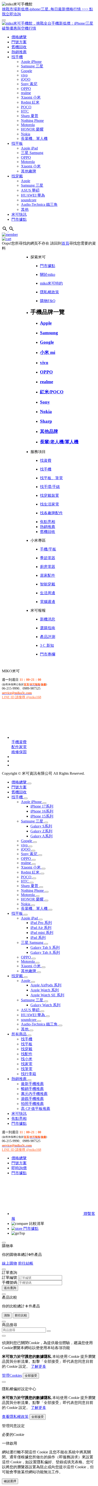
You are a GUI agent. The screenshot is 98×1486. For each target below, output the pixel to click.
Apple (25, 181)
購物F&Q (47, 301)
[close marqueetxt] (4, 20)
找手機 (17, 57)
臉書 (43, 684)
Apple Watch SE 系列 (47, 995)
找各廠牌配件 (51, 513)
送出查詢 (10, 1288)
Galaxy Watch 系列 (45, 1005)
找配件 (26, 1054)
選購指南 (47, 628)
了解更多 (38, 1366)
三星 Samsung (32, 153)
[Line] (47, 737)
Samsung (49, 332)
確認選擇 (10, 1481)
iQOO (25, 79)
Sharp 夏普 (29, 116)
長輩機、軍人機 (34, 138)
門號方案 (19, 42)
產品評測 (47, 637)
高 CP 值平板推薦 (35, 1109)
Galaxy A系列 (41, 836)
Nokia (25, 134)
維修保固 (19, 752)
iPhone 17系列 (41, 806)
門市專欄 (47, 654)
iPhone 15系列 (41, 816)
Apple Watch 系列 (44, 990)
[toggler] (29, 783)
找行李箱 (28, 1074)
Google (26, 71)
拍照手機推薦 (32, 1104)
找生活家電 (49, 504)
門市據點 (19, 219)
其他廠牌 (28, 171)
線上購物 (9, 1263)
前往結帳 (25, 1263)
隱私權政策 (49, 292)
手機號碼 (9, 1282)
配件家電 (19, 747)
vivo (24, 75)
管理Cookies (12, 1375)
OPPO (26, 89)
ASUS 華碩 (30, 190)
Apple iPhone (31, 62)
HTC (25, 111)
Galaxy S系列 (41, 826)
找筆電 (26, 1069)
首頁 (65, 243)
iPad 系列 (38, 938)
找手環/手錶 (50, 487)
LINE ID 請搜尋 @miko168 (21, 697)
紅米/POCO (52, 391)
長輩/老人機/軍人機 (59, 441)
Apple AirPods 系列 (45, 985)
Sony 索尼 (29, 84)
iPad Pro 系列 (41, 923)
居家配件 (47, 575)
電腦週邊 (47, 602)
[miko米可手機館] (49, 28)
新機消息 (47, 619)
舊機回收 (19, 47)
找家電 (26, 1064)
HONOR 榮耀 (32, 129)
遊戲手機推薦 (32, 1099)
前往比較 (21, 1315)
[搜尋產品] (5, 230)
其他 (25, 209)
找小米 (26, 1059)
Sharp (46, 421)
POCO (26, 107)
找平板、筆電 (51, 478)
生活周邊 (47, 593)
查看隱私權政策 (15, 1417)
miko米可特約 (51, 283)
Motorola (28, 125)
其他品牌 (49, 431)
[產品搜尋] (11, 230)
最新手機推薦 (32, 1084)
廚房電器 (47, 567)
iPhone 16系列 (41, 811)
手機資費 (19, 742)
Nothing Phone (32, 121)
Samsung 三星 (32, 66)
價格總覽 (19, 37)
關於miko (47, 275)
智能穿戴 (47, 584)
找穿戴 (17, 176)
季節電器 (47, 558)
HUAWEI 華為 (33, 195)
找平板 (17, 143)
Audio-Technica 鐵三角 (39, 204)
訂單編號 (9, 1277)
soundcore (28, 200)
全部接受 (31, 1375)
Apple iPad (29, 148)
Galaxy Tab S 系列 (45, 947)
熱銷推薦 (19, 52)
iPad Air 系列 (40, 928)
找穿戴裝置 (49, 495)
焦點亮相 (47, 522)
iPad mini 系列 (41, 933)
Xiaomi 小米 (31, 97)
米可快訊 (19, 214)
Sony (45, 402)
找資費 (45, 460)
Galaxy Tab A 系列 (45, 952)
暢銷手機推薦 (32, 1089)
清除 (7, 1315)
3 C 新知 (47, 645)
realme (26, 93)
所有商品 (19, 1034)
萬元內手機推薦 (34, 1094)
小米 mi (47, 352)
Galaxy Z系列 (41, 831)
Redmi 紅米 (30, 102)
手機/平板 (48, 549)
